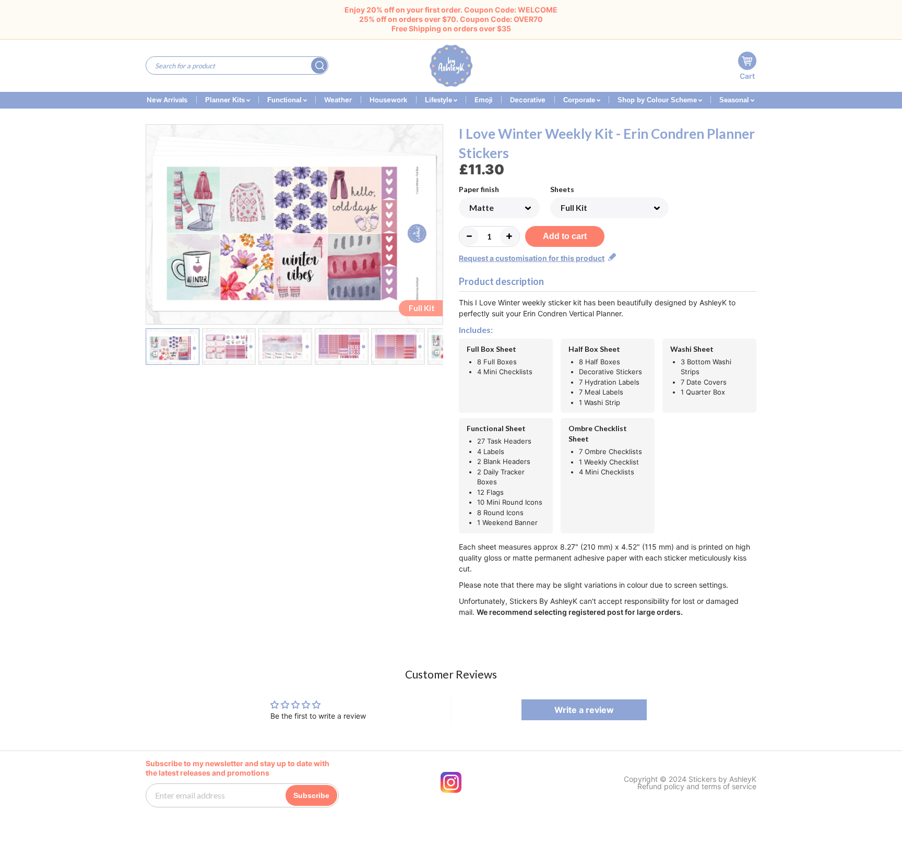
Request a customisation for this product (531, 258)
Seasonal (735, 100)
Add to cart (565, 236)
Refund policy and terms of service (696, 786)
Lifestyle (439, 100)
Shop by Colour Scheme (658, 100)
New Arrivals (167, 100)
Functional (285, 100)
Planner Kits (226, 100)
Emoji (483, 100)
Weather (338, 100)
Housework (388, 100)
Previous (152, 226)
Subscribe (311, 795)
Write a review (584, 710)
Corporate (580, 100)
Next (436, 226)
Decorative (527, 100)
